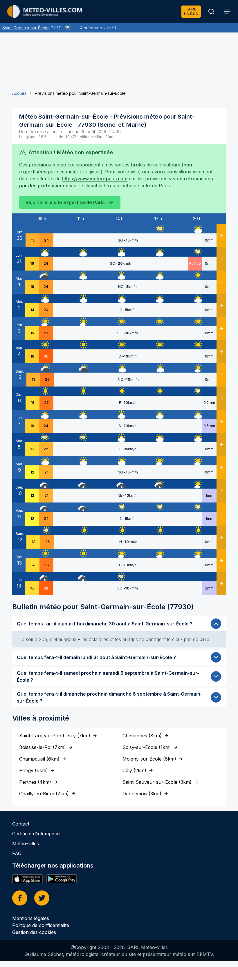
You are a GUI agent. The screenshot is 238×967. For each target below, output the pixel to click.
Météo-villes (25, 843)
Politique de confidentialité (40, 925)
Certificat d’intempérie (36, 834)
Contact (20, 824)
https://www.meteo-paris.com (94, 179)
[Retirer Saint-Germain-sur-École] (75, 28)
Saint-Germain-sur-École (25, 27)
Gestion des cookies (34, 932)
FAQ (16, 853)
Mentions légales (30, 918)
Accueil (19, 93)
